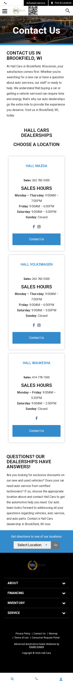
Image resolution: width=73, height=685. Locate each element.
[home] (19, 10)
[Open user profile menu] (61, 679)
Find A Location (63, 3)
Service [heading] (14, 613)
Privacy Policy (23, 633)
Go (55, 545)
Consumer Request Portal (46, 637)
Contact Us (14, 3)
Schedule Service (35, 3)
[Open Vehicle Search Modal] (12, 679)
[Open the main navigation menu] (5, 11)
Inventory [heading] (16, 603)
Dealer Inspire (36, 646)
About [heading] (13, 583)
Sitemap (53, 633)
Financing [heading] (16, 593)
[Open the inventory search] (67, 11)
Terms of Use (21, 637)
